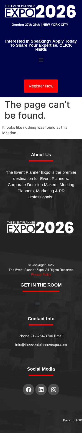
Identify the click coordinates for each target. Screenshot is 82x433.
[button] (41, 60)
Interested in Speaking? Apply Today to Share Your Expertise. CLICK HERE (41, 45)
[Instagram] (53, 389)
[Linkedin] (41, 389)
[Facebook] (28, 389)
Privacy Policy (41, 274)
